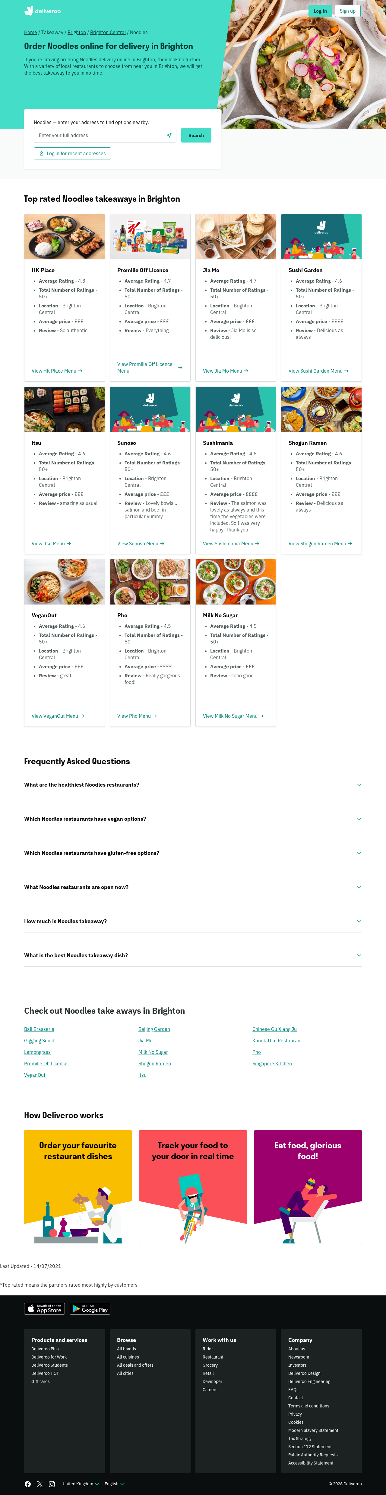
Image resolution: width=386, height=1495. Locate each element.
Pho (256, 1052)
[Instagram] (51, 1484)
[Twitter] (39, 1484)
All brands (126, 1349)
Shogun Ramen (154, 1063)
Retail (208, 1373)
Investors (297, 1365)
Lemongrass (37, 1052)
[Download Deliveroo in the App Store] (44, 1309)
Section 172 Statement (310, 1446)
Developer (212, 1381)
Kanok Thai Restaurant (277, 1041)
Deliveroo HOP (45, 1373)
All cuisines (128, 1357)
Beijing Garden (154, 1029)
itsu (142, 1075)
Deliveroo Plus (45, 1349)
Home (30, 32)
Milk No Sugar (153, 1052)
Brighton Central (108, 32)
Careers (210, 1389)
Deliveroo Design (304, 1373)
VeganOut (35, 1075)
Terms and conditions (308, 1406)
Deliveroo (42, 11)
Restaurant (213, 1357)
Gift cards (40, 1381)
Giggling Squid (39, 1041)
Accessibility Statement (311, 1463)
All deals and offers (135, 1365)
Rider (208, 1349)
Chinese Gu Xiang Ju (274, 1029)
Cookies (296, 1422)
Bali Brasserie (39, 1029)
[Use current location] (169, 135)
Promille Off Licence (46, 1063)
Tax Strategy (300, 1438)
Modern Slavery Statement (313, 1430)
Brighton (77, 32)
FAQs (293, 1389)
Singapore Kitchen (272, 1063)
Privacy (295, 1414)
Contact (295, 1397)
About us (296, 1349)
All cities (125, 1373)
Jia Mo (145, 1041)
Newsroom (298, 1357)
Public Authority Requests (313, 1455)
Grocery (210, 1365)
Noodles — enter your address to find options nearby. (91, 122)
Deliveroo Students (49, 1365)
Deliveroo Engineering (309, 1381)
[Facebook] (27, 1484)
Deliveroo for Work (49, 1357)
